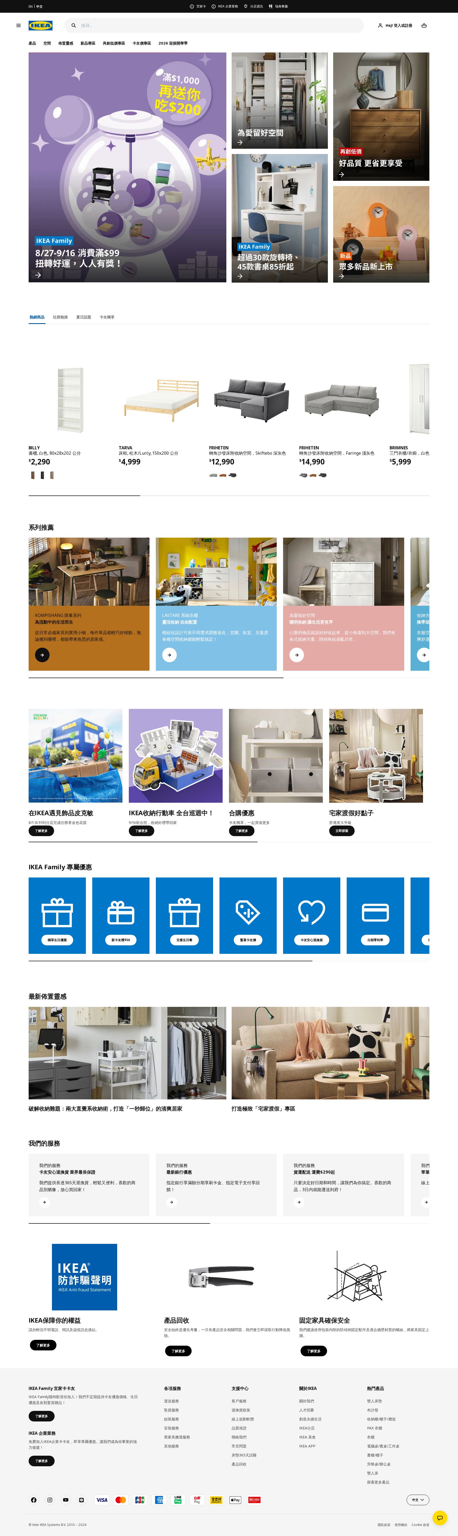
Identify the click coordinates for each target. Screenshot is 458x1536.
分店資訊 (256, 6)
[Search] (73, 25)
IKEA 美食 (307, 1437)
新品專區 (88, 43)
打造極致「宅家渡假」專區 (263, 1108)
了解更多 (41, 830)
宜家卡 (201, 6)
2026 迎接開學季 (173, 43)
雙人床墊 (374, 1400)
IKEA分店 (307, 1427)
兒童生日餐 (184, 940)
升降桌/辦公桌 (379, 1464)
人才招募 (306, 1409)
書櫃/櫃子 (375, 1455)
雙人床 (372, 1473)
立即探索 (342, 830)
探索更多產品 (378, 1482)
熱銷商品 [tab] (37, 316)
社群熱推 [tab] (60, 316)
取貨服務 (171, 1409)
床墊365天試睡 (244, 1455)
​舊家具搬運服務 (177, 1437)
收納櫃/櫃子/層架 (381, 1418)
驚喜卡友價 (248, 940)
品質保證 (239, 1427)
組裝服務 (171, 1418)
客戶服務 (239, 1400)
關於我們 (306, 1400)
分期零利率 (375, 940)
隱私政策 (384, 1524)
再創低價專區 (114, 43)
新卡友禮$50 (121, 940)
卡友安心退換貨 (312, 940)
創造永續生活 (310, 1418)
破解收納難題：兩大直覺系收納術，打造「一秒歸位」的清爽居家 (105, 1108)
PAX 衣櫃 (374, 1427)
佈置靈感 (65, 43)
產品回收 (239, 1464)
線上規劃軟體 (243, 1418)
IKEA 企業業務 (228, 6)
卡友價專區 (142, 43)
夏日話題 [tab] (83, 316)
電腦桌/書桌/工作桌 (383, 1446)
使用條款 (401, 1524)
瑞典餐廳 (281, 6)
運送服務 (171, 1400)
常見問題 (239, 1446)
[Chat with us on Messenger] (440, 1518)
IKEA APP (307, 1446)
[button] (429, 609)
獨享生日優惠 (57, 940)
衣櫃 (371, 1437)
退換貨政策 (241, 1409)
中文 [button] (415, 1500)
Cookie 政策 (420, 1524)
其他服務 (171, 1446)
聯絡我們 (239, 1437)
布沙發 (372, 1409)
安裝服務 (171, 1427)
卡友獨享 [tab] (107, 316)
